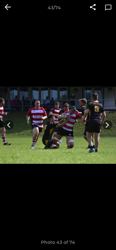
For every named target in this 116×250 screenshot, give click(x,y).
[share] (93, 7)
